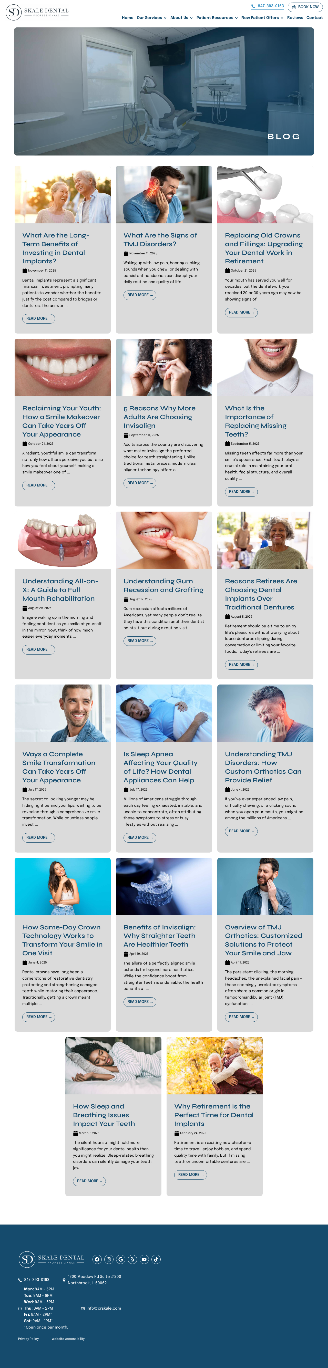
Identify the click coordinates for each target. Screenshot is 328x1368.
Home (128, 18)
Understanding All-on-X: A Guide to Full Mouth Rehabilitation (60, 590)
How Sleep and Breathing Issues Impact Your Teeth (104, 1115)
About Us (179, 18)
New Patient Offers (260, 18)
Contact (314, 18)
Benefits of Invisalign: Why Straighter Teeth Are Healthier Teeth (160, 936)
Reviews (295, 18)
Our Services (149, 18)
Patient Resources (215, 18)
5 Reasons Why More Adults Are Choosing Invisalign (160, 417)
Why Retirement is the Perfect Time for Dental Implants (214, 1115)
